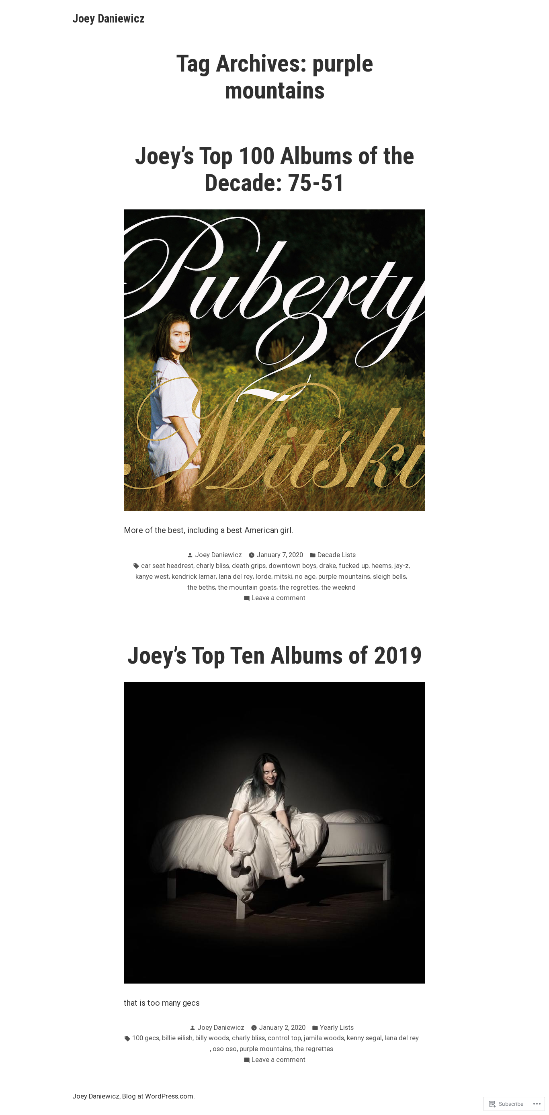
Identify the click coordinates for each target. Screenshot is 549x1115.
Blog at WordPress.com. (158, 1096)
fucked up (354, 566)
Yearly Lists (337, 1027)
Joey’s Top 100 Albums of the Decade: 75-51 (274, 169)
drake (327, 566)
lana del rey (236, 576)
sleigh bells (389, 576)
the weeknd (338, 587)
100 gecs (145, 1038)
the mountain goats (247, 587)
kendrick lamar (194, 576)
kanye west (152, 576)
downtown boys (292, 566)
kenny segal (364, 1038)
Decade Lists (337, 555)
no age (305, 576)
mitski (283, 576)
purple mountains (344, 576)
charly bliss (212, 566)
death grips (249, 566)
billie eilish (177, 1038)
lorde (263, 576)
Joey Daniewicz (108, 18)
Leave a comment (278, 599)
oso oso (225, 1049)
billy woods (212, 1038)
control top (284, 1038)
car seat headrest (167, 566)
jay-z (401, 566)
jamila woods (324, 1038)
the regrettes (298, 587)
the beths (201, 587)
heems (381, 566)
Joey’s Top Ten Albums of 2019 (274, 656)
